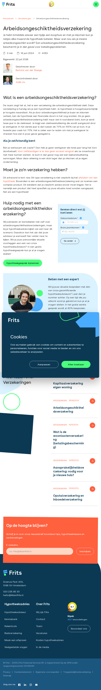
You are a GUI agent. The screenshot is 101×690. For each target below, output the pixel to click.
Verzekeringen (24, 18)
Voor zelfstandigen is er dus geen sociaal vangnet (46, 151)
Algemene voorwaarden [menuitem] (47, 672)
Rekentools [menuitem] (10, 626)
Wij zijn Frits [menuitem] (42, 612)
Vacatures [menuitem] (41, 633)
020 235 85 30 (11, 591)
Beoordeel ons (79, 628)
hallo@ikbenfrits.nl (13, 595)
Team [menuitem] (39, 626)
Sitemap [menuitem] (7, 675)
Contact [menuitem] (40, 619)
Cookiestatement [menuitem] (23, 672)
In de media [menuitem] (42, 647)
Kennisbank (8, 18)
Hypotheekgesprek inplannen (22, 263)
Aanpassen (44, 364)
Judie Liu (20, 81)
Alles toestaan (76, 364)
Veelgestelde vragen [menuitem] (15, 647)
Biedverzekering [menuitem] (13, 633)
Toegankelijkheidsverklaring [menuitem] (77, 672)
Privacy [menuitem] (6, 672)
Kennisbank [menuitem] (10, 619)
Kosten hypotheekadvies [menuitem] (50, 640)
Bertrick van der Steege (29, 70)
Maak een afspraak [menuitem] (15, 640)
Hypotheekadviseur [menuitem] (15, 612)
